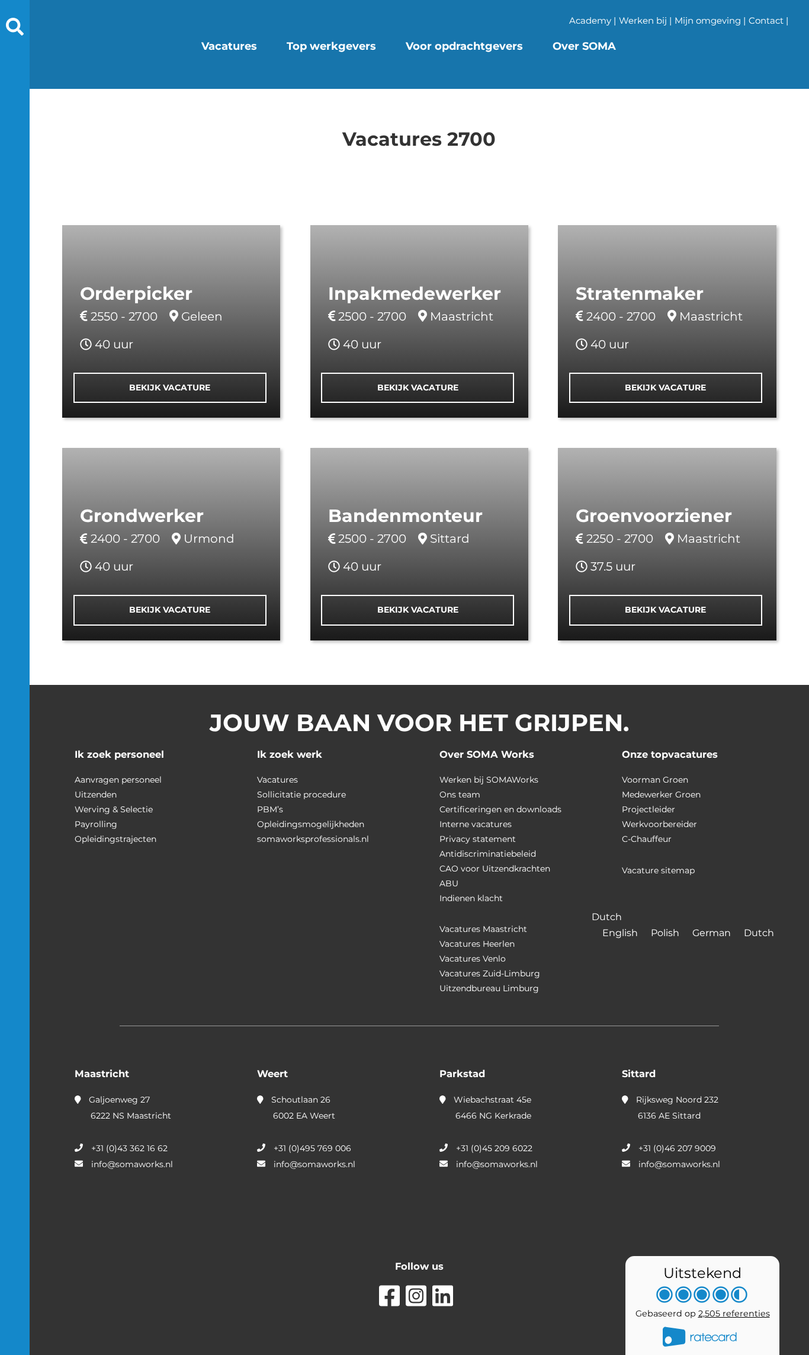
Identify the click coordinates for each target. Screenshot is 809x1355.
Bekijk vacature (169, 387)
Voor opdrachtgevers (464, 46)
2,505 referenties (734, 1313)
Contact (766, 20)
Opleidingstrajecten (115, 839)
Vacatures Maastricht (483, 929)
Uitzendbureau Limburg (489, 988)
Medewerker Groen (661, 794)
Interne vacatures (475, 824)
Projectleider (648, 809)
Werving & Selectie (114, 809)
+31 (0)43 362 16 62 (129, 1148)
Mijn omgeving (708, 20)
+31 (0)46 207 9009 (677, 1148)
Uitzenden (96, 794)
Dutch (759, 932)
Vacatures (229, 46)
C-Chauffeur (647, 839)
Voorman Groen (655, 779)
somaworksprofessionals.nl (313, 839)
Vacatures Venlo (472, 958)
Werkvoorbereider (659, 824)
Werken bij (643, 20)
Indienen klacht (471, 898)
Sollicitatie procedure (301, 794)
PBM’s (270, 809)
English (621, 932)
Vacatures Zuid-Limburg (489, 973)
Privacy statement (477, 839)
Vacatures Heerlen (477, 943)
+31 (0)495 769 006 (312, 1148)
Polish (666, 932)
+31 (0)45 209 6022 (494, 1148)
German (712, 932)
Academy (590, 20)
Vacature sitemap (658, 870)
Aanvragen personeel (118, 779)
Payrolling (96, 824)
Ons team (459, 794)
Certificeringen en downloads (500, 809)
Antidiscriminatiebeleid (487, 853)
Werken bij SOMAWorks (488, 779)
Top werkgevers (331, 46)
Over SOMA (584, 46)
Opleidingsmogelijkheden (310, 824)
